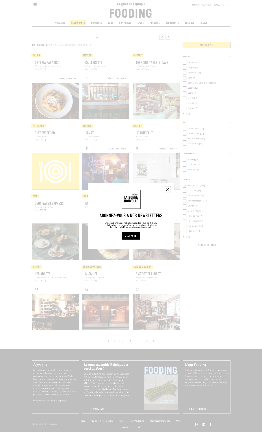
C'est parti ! (131, 236)
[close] (168, 189)
